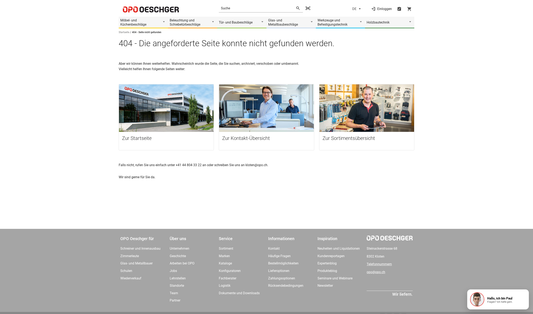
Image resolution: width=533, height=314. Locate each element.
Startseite (124, 32)
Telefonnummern (379, 264)
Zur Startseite (137, 138)
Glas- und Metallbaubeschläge (283, 22)
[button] (498, 299)
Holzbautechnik (378, 22)
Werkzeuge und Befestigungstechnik (332, 22)
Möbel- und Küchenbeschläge (133, 22)
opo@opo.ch (376, 272)
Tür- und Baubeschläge (236, 22)
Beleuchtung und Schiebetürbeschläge (185, 22)
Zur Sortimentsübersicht (349, 138)
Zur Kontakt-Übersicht (246, 138)
